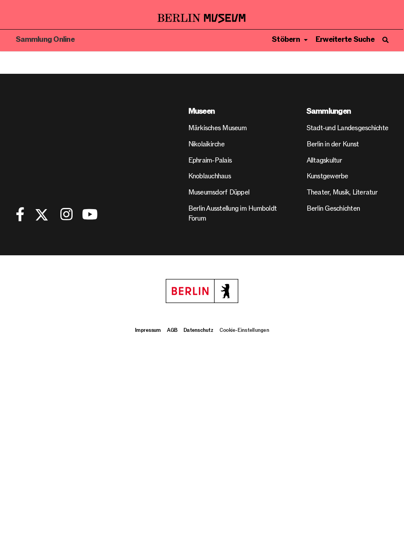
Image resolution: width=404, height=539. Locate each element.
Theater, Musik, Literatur (342, 192)
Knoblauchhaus (209, 176)
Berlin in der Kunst (333, 144)
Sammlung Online (45, 40)
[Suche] (385, 40)
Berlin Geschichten (333, 208)
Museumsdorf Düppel (219, 192)
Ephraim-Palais (210, 160)
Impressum (148, 330)
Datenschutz (198, 330)
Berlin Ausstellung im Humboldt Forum (232, 213)
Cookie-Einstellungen (244, 330)
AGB (172, 330)
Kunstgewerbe (327, 176)
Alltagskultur (324, 160)
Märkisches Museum (217, 128)
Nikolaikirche (206, 144)
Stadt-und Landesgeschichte (348, 128)
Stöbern (286, 40)
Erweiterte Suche (345, 40)
